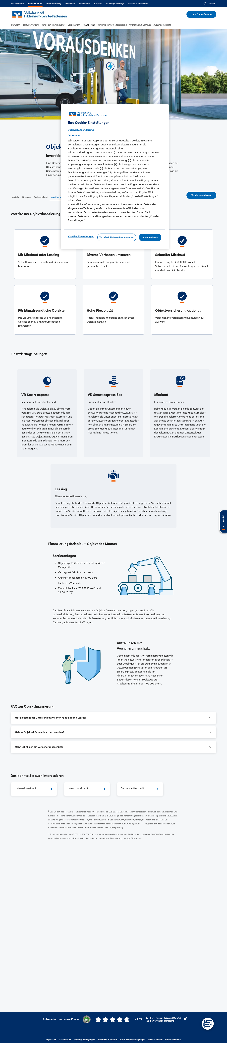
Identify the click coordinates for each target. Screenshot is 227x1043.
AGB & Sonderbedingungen (132, 1039)
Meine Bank (84, 3)
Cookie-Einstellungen (81, 236)
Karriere (98, 3)
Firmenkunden (35, 3)
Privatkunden (17, 3)
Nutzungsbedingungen (84, 1039)
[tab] (16, 25)
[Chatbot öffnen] (208, 1024)
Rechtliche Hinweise (107, 1039)
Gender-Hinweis (173, 1039)
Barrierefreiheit (155, 1039)
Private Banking (53, 3)
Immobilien (70, 3)
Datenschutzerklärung (81, 129)
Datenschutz (65, 1039)
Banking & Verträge (115, 3)
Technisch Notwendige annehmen (116, 237)
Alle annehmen (150, 237)
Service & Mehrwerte (138, 3)
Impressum (51, 1039)
